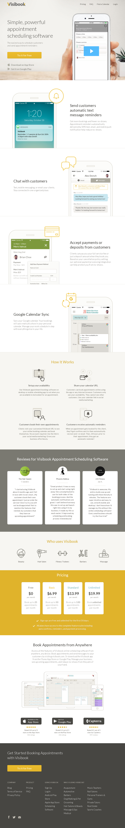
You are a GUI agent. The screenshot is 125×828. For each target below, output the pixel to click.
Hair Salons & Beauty (73, 806)
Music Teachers (94, 788)
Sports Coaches (94, 809)
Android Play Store (51, 797)
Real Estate (92, 806)
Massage (104, 561)
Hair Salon (41, 561)
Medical (67, 813)
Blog (9, 788)
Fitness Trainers (62, 561)
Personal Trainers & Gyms (96, 797)
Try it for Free (24, 55)
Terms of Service (14, 791)
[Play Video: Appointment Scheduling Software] (91, 51)
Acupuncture (69, 788)
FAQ (91, 4)
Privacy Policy (13, 795)
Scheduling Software (50, 808)
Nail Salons (92, 791)
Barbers (83, 561)
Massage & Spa (70, 809)
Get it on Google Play (21, 69)
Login (115, 4)
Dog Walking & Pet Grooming (72, 801)
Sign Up (48, 788)
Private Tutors (93, 802)
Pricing (83, 4)
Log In (47, 791)
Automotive (69, 791)
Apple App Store (52, 802)
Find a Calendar (103, 4)
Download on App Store (22, 65)
